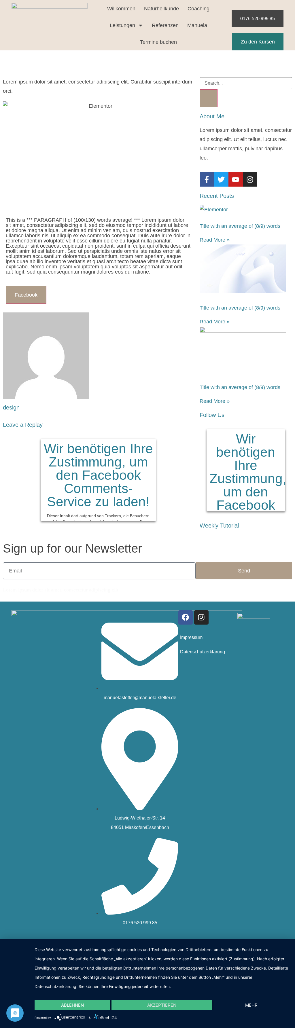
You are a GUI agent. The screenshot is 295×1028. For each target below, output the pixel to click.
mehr (251, 1005)
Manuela (197, 25)
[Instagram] (201, 617)
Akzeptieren (161, 1005)
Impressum (191, 637)
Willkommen (121, 9)
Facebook (26, 295)
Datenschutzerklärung (202, 651)
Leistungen (122, 25)
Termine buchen (158, 42)
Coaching (198, 9)
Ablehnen (72, 1005)
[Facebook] (185, 617)
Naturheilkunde (161, 9)
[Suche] (209, 98)
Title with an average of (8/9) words (240, 226)
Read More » (215, 240)
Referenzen (165, 25)
